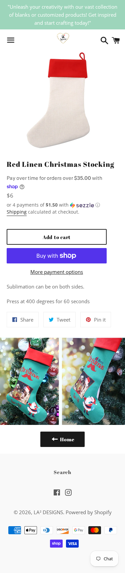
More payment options (56, 271)
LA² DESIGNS (48, 512)
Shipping (17, 212)
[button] (57, 205)
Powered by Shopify (89, 512)
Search (62, 472)
